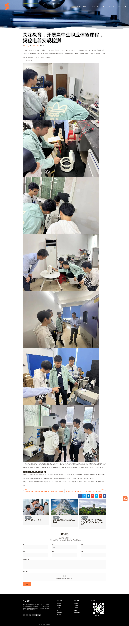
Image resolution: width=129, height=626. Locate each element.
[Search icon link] (125, 6)
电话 (53, 544)
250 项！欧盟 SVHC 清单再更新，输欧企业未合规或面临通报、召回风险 (92, 522)
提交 (27, 584)
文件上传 (25, 571)
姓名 (24, 544)
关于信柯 (59, 601)
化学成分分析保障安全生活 (33, 520)
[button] (80, 496)
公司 (53, 551)
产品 (24, 551)
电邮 (82, 544)
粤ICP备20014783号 (56, 624)
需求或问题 (26, 559)
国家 (82, 551)
